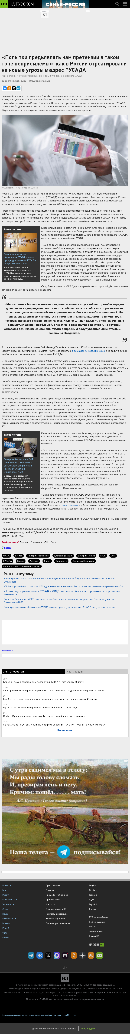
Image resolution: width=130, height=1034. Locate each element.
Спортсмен (61, 560)
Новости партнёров (55, 918)
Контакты (50, 904)
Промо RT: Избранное (57, 894)
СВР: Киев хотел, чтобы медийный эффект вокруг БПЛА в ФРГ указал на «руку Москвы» (54, 724)
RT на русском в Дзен (82, 955)
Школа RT (94, 936)
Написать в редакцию (57, 913)
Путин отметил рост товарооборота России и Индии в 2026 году (40, 707)
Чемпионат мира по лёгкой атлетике (21, 566)
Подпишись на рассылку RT (99, 955)
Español (93, 904)
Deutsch (93, 890)
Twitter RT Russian (48, 955)
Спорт (47, 560)
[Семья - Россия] (65, 4)
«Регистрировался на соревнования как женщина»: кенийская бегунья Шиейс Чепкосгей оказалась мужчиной (60, 580)
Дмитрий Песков (86, 555)
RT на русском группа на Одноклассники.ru (74, 955)
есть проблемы (69, 505)
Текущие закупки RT (56, 909)
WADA (6, 555)
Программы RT (53, 899)
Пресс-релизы (53, 885)
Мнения (6, 923)
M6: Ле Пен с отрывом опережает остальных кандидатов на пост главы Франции (50, 699)
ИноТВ (5, 927)
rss (91, 955)
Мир (4, 890)
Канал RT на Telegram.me (31, 955)
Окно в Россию (96, 931)
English (92, 885)
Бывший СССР (9, 899)
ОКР (113, 555)
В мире (18, 555)
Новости (6, 885)
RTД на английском (98, 917)
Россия (20, 560)
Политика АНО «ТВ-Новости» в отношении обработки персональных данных (65, 999)
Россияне (34, 560)
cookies (72, 1028)
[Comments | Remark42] (65, 632)
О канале (50, 890)
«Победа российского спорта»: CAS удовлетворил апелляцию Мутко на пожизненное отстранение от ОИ (63, 586)
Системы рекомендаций (58, 923)
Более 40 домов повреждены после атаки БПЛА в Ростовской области (43, 681)
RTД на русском (97, 921)
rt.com (28, 988)
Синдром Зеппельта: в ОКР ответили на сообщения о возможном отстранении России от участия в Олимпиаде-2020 (18, 465)
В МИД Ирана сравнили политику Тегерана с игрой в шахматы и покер (44, 716)
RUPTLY (93, 926)
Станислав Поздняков (83, 560)
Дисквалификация (63, 555)
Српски (92, 909)
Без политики (9, 918)
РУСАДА (7, 560)
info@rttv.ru (71, 995)
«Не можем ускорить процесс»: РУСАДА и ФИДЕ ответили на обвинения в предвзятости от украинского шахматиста (63, 592)
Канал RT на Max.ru (57, 955)
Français (93, 894)
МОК (102, 555)
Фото (4, 932)
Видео (5, 937)
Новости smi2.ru (7, 650)
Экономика (8, 904)
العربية (91, 899)
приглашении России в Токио (88, 350)
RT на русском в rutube (65, 955)
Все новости (64, 730)
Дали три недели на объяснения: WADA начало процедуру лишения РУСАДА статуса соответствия (20, 258)
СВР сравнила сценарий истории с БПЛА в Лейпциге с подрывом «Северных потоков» (53, 690)
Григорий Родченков (38, 555)
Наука (5, 913)
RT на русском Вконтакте (39, 955)
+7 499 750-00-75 (113, 992)
